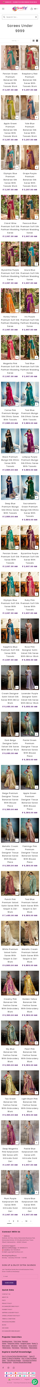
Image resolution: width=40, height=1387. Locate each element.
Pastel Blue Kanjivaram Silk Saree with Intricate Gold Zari (30, 1155)
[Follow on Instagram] (8, 1368)
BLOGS (4, 1325)
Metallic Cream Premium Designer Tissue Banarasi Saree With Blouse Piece (10, 854)
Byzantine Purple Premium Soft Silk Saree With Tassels (30, 558)
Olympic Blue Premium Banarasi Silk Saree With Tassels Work (10, 179)
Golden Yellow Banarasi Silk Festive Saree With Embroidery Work (29, 1005)
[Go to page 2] (31, 1221)
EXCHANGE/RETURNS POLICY (10, 1306)
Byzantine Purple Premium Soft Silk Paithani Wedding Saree (10, 275)
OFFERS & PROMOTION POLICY (11, 1316)
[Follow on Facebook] (3, 1368)
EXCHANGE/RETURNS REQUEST (11, 1331)
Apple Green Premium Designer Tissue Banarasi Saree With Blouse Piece (29, 801)
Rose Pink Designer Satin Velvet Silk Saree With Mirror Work (29, 652)
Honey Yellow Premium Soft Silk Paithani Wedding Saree (10, 321)
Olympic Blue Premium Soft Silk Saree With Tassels (10, 605)
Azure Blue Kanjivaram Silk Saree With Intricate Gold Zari (30, 1204)
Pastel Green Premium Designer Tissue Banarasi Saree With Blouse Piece (29, 748)
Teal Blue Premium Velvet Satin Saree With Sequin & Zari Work (29, 905)
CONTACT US (6, 1294)
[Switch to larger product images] (33, 40)
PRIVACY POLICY (7, 1303)
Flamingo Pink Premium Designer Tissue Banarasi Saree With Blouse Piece (29, 854)
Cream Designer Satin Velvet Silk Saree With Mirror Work (10, 698)
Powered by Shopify (26, 1383)
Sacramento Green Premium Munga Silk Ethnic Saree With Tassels (30, 509)
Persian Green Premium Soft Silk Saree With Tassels (10, 558)
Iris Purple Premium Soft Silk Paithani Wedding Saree (30, 321)
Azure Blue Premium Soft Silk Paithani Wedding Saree (30, 275)
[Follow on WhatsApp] (14, 1368)
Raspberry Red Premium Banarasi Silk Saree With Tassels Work (29, 80)
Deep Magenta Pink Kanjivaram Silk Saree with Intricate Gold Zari (10, 1155)
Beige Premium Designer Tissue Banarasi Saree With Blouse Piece (10, 799)
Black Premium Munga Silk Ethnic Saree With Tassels (10, 462)
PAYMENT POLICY (7, 1309)
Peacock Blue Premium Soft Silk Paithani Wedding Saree (30, 228)
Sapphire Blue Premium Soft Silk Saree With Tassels (10, 652)
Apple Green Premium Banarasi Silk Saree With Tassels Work (10, 129)
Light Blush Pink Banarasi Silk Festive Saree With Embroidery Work (29, 1105)
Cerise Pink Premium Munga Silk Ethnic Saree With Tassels (10, 415)
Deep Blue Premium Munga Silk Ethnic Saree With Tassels (10, 508)
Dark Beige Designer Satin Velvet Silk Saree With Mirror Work (10, 745)
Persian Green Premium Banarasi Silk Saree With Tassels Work (10, 80)
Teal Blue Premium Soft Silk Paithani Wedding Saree (30, 368)
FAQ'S (4, 1300)
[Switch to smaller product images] (37, 40)
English (27, 1379)
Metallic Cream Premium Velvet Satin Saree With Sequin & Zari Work (29, 955)
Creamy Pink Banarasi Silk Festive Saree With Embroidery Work (10, 1005)
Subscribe (9, 1283)
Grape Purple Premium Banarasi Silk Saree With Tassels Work (30, 179)
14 (26, 1221)
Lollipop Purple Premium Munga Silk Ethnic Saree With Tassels (29, 462)
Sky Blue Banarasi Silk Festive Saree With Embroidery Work (10, 1055)
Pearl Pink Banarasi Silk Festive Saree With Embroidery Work (29, 1055)
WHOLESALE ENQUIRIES (8, 1322)
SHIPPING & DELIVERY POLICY (10, 1312)
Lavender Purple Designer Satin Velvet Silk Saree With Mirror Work (29, 698)
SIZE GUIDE (5, 1328)
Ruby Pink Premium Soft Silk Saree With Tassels (30, 605)
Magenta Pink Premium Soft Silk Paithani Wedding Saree (10, 368)
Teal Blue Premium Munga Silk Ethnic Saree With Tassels (29, 415)
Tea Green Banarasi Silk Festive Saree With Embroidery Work (10, 1105)
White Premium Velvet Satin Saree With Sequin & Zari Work (10, 955)
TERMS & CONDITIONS (8, 1319)
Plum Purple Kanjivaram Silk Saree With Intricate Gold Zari (10, 1204)
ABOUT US (5, 1297)
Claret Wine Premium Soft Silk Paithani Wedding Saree (10, 228)
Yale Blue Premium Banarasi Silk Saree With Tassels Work (30, 129)
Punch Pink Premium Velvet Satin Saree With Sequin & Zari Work (10, 905)
